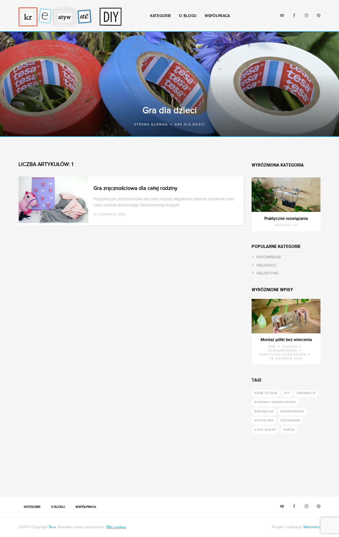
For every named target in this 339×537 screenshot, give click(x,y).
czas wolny (265, 429)
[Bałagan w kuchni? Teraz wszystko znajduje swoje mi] (21, 475)
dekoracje (306, 393)
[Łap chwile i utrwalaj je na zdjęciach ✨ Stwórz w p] (318, 475)
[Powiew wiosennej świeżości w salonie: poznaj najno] (63, 475)
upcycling (264, 420)
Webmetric (311, 527)
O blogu (188, 16)
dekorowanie (292, 411)
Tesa (52, 527)
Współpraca (217, 16)
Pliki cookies (116, 527)
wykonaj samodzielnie (275, 402)
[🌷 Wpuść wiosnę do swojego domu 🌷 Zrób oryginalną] (233, 475)
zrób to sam (265, 393)
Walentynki (267, 273)
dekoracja (264, 411)
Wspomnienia (268, 257)
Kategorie (160, 16)
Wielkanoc (266, 265)
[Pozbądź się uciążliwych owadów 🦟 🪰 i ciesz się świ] (106, 475)
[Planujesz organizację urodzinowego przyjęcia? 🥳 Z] (275, 475)
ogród (289, 429)
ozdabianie (290, 420)
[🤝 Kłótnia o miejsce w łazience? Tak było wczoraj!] (191, 475)
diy (287, 393)
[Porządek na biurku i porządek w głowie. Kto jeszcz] (148, 475)
